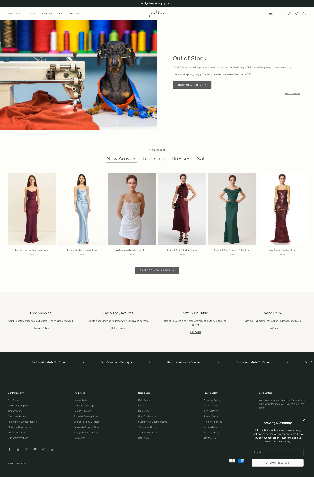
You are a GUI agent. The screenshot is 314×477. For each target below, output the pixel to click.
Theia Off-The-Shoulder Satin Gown (232, 250)
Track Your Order (147, 427)
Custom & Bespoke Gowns (87, 427)
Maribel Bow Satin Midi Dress (182, 250)
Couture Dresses (82, 410)
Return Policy (118, 328)
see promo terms (292, 93)
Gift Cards (143, 437)
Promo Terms (211, 416)
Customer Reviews (17, 416)
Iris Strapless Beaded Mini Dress (132, 250)
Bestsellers (79, 437)
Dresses (31, 13)
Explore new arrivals (157, 270)
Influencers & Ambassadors (22, 421)
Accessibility (210, 427)
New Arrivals (14, 13)
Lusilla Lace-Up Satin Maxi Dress (31, 250)
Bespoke (74, 13)
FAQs (141, 405)
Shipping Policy (41, 328)
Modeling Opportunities (20, 427)
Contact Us (210, 437)
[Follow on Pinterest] (26, 449)
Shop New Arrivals (192, 85)
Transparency (15, 410)
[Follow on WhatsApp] (52, 449)
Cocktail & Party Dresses (86, 421)
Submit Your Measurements (152, 421)
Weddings (47, 13)
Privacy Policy (211, 432)
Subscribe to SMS (147, 432)
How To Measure (147, 416)
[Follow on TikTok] (43, 449)
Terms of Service (213, 421)
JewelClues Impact (18, 405)
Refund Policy (211, 410)
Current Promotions (18, 437)
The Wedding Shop (84, 405)
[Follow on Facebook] (9, 449)
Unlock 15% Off (277, 462)
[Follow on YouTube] (35, 449)
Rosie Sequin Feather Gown (282, 250)
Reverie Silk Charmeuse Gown (81, 250)
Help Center (273, 328)
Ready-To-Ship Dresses (86, 432)
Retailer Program (16, 432)
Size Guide (195, 331)
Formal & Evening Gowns (87, 416)
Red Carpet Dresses (167, 159)
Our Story (13, 400)
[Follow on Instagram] (18, 449)
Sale (61, 13)
